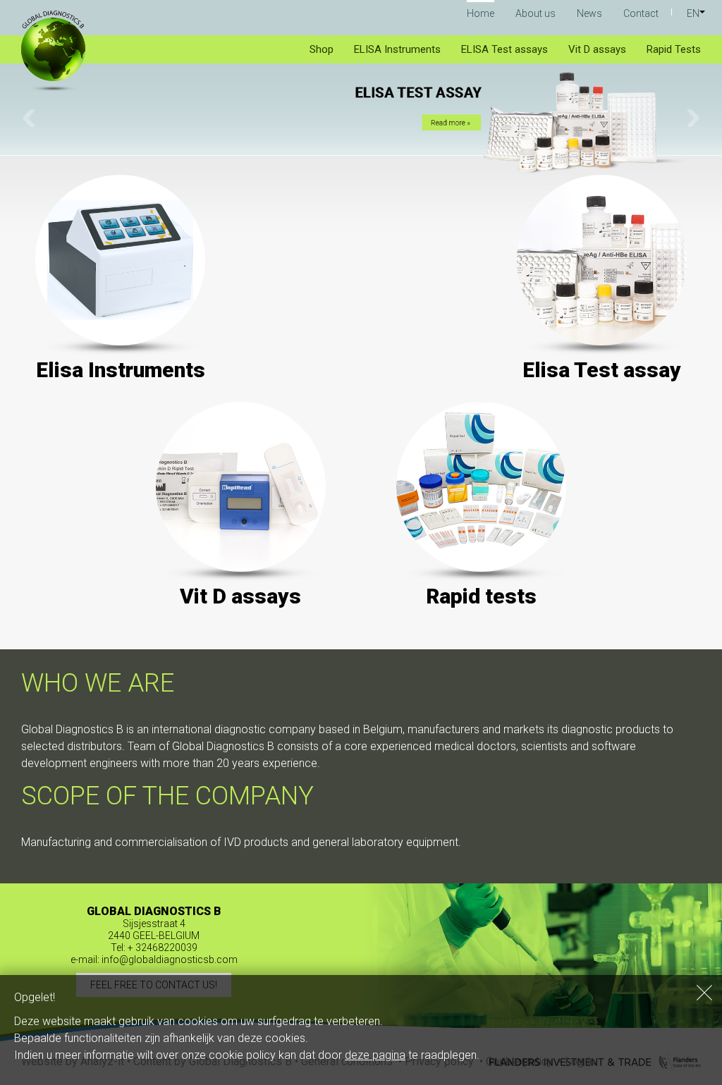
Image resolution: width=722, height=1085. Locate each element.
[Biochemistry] (360, 180)
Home (480, 13)
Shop (322, 49)
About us (535, 13)
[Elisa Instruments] (120, 277)
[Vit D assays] (241, 504)
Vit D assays (597, 49)
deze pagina (375, 1055)
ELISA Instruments (397, 49)
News (589, 13)
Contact (641, 13)
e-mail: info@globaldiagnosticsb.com (154, 959)
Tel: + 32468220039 (154, 947)
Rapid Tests (674, 49)
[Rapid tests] (481, 504)
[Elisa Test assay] (602, 277)
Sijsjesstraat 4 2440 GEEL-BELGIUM (154, 929)
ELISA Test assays (504, 49)
